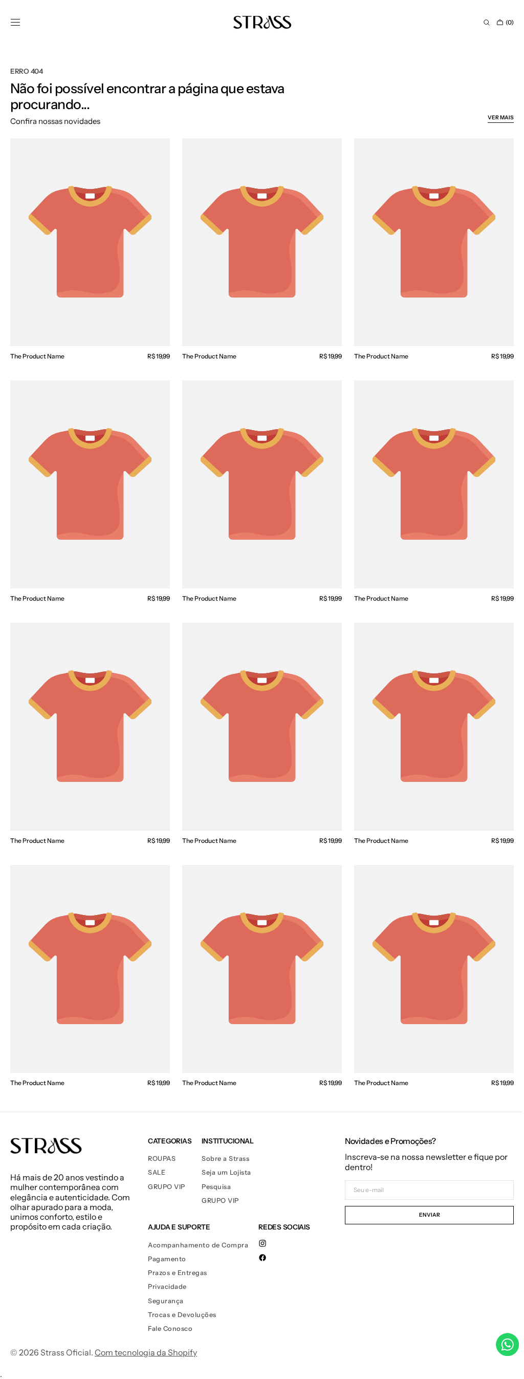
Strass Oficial (65, 1339)
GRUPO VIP (166, 1173)
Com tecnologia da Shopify (146, 1339)
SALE (156, 1159)
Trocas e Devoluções (182, 1301)
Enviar (421, 1201)
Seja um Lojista (226, 1159)
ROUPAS (162, 1145)
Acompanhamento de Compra (198, 1232)
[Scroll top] (501, 1363)
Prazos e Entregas (177, 1259)
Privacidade (167, 1273)
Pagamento (167, 1245)
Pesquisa (216, 1173)
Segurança (166, 1287)
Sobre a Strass (225, 1145)
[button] (15, 22)
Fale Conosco (170, 1315)
